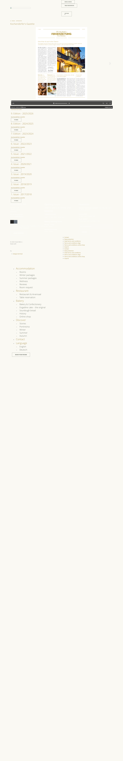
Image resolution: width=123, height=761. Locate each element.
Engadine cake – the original (32, 307)
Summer (23, 332)
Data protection (69, 239)
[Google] (15, 222)
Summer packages (28, 278)
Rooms (23, 272)
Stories (23, 323)
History (23, 313)
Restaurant (48, 211)
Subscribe (84, 232)
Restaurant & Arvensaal (30, 294)
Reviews (23, 284)
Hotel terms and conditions (72, 241)
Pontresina (25, 326)
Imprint (66, 247)
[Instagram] (12, 222)
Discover (21, 320)
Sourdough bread (28, 310)
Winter (23, 329)
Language (21, 343)
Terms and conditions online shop (74, 245)
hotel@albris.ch (18, 216)
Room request (26, 287)
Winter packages (27, 275)
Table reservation (27, 297)
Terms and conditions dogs (72, 243)
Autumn (23, 335)
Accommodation (25, 268)
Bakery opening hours (53, 221)
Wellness (24, 281)
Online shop (25, 316)
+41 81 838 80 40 (17, 214)
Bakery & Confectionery (30, 304)
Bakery (20, 300)
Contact (66, 237)
